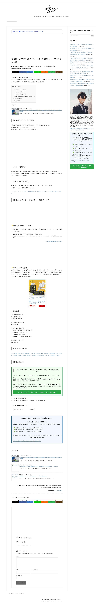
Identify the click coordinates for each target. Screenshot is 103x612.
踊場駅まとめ (16, 100)
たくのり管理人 (58, 490)
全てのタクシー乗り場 (25, 31)
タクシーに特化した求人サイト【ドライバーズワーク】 (27, 441)
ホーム (15, 31)
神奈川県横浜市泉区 (26, 68)
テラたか (77, 77)
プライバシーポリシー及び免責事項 (15, 593)
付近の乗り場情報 (17, 98)
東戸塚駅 (34, 355)
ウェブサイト (19, 575)
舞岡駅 (28, 355)
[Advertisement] (37, 46)
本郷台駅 (53, 355)
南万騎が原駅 (40, 355)
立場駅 (15, 355)
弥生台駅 (46, 353)
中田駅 (20, 355)
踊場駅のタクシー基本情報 (19, 89)
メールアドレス (34, 569)
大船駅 (58, 355)
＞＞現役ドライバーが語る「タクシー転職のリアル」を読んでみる (37, 392)
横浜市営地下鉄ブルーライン (38, 66)
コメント (18, 556)
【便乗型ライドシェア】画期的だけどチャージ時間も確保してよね (33, 475)
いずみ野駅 (14, 353)
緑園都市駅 (52, 353)
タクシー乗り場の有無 (20, 94)
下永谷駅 (47, 355)
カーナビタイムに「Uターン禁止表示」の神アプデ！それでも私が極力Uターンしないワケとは (38, 466)
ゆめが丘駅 (21, 353)
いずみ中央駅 (39, 353)
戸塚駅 (24, 355)
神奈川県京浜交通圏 (50, 66)
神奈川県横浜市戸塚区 (16, 68)
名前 (17, 569)
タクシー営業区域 (19, 92)
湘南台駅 (27, 353)
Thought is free (58, 601)
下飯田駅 (32, 353)
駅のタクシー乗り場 (38, 31)
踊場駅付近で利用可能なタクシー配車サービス (24, 96)
